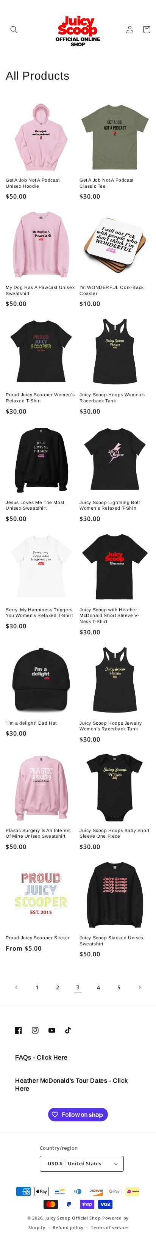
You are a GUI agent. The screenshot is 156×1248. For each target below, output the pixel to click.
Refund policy (68, 1227)
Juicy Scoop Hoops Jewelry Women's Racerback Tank (111, 726)
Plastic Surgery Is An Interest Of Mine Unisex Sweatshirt (38, 833)
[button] (14, 29)
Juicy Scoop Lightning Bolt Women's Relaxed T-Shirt (110, 505)
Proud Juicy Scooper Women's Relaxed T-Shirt (40, 397)
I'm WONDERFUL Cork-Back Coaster (112, 290)
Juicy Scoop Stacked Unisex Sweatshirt (112, 941)
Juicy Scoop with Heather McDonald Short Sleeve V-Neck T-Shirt (109, 615)
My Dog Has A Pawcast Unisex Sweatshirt (40, 290)
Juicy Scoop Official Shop (73, 1218)
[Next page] (139, 987)
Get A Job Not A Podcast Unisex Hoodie (33, 183)
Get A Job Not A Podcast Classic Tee (107, 183)
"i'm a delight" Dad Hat (31, 723)
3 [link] (78, 987)
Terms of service (109, 1227)
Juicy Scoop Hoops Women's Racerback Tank (112, 397)
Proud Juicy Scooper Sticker (38, 937)
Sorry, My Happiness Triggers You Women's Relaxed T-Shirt (39, 613)
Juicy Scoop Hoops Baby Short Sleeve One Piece (115, 833)
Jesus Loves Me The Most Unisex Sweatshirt (35, 505)
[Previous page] (16, 987)
